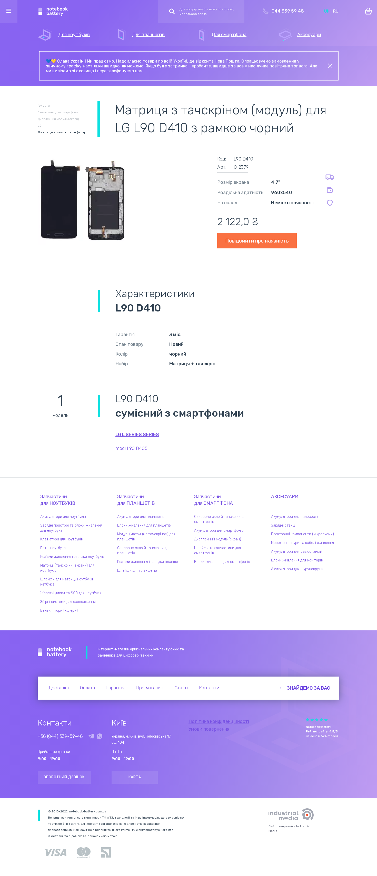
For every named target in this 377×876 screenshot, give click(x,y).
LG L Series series (137, 434)
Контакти (209, 688)
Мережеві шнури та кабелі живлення (302, 543)
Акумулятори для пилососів (294, 517)
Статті (181, 688)
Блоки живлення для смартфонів (222, 562)
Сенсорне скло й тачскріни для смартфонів (220, 519)
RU (336, 11)
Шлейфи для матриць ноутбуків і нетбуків (67, 582)
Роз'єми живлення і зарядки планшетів (150, 562)
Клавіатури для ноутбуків (61, 539)
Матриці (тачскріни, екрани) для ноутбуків (67, 568)
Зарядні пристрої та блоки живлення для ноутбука (71, 528)
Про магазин (149, 688)
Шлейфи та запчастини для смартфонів (217, 550)
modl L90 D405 (131, 448)
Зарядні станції (283, 525)
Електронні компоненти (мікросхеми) (302, 534)
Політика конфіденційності (218, 721)
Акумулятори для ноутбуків (63, 517)
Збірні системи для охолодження (68, 602)
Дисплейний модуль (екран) (217, 539)
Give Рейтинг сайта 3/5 (316, 720)
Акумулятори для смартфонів (219, 530)
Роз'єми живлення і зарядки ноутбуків (72, 557)
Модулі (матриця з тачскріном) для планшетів (146, 536)
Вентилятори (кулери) (59, 610)
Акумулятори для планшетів (140, 517)
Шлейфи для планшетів (137, 570)
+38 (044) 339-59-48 (60, 736)
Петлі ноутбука (53, 548)
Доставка (58, 688)
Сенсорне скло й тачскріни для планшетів (143, 550)
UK (326, 11)
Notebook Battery (55, 652)
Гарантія (115, 688)
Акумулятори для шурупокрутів (297, 569)
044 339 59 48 (288, 11)
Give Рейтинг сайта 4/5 (321, 720)
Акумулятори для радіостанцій (296, 551)
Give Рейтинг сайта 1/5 (307, 720)
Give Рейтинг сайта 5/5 (326, 720)
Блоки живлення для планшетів (144, 525)
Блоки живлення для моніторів (297, 560)
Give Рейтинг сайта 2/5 (312, 720)
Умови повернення (208, 729)
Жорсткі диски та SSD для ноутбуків (71, 593)
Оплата (87, 688)
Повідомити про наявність (257, 241)
